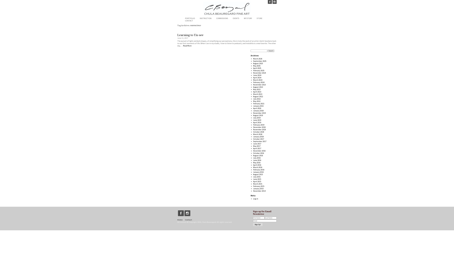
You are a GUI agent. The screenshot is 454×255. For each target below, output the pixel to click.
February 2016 (258, 169)
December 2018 (259, 127)
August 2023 (258, 87)
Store (259, 18)
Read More (187, 46)
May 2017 (256, 146)
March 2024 (257, 80)
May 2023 (256, 89)
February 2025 (258, 70)
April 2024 (257, 77)
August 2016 (258, 155)
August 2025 (258, 63)
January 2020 (258, 110)
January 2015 (258, 188)
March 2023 (257, 94)
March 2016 (257, 167)
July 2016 (257, 158)
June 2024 (257, 75)
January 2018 (258, 136)
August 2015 (258, 174)
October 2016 (258, 153)
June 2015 (257, 179)
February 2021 (258, 103)
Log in (255, 199)
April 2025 (257, 68)
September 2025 (259, 61)
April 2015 (257, 181)
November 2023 (259, 84)
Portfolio (190, 18)
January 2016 (258, 172)
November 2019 (259, 113)
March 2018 (257, 134)
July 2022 (257, 99)
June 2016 (257, 160)
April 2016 (257, 165)
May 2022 (256, 101)
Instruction (206, 18)
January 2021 (258, 106)
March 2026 (257, 58)
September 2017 (259, 141)
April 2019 (257, 122)
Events (236, 18)
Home (180, 220)
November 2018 (259, 129)
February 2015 (258, 186)
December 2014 (259, 191)
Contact (189, 20)
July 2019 (257, 118)
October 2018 (258, 132)
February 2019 (258, 125)
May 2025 (256, 66)
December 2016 (259, 151)
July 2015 (257, 177)
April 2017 (257, 148)
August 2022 (258, 96)
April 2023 (257, 92)
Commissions (222, 18)
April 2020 (257, 108)
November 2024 (259, 73)
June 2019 (257, 120)
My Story (248, 18)
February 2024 (258, 82)
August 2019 (258, 115)
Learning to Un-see (190, 35)
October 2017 (258, 139)
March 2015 (257, 184)
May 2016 (256, 162)
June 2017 (257, 143)
